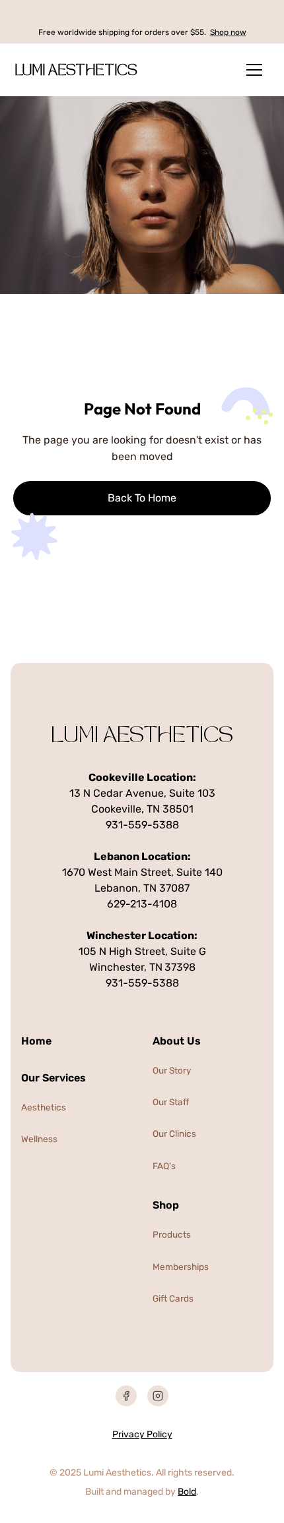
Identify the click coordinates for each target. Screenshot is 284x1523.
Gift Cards (173, 1298)
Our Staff (171, 1102)
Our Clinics (174, 1133)
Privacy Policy (142, 1434)
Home (36, 1041)
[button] (254, 70)
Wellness (39, 1139)
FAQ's (164, 1166)
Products (172, 1234)
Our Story (172, 1070)
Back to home (142, 498)
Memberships (181, 1266)
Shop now (228, 32)
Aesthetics (43, 1107)
